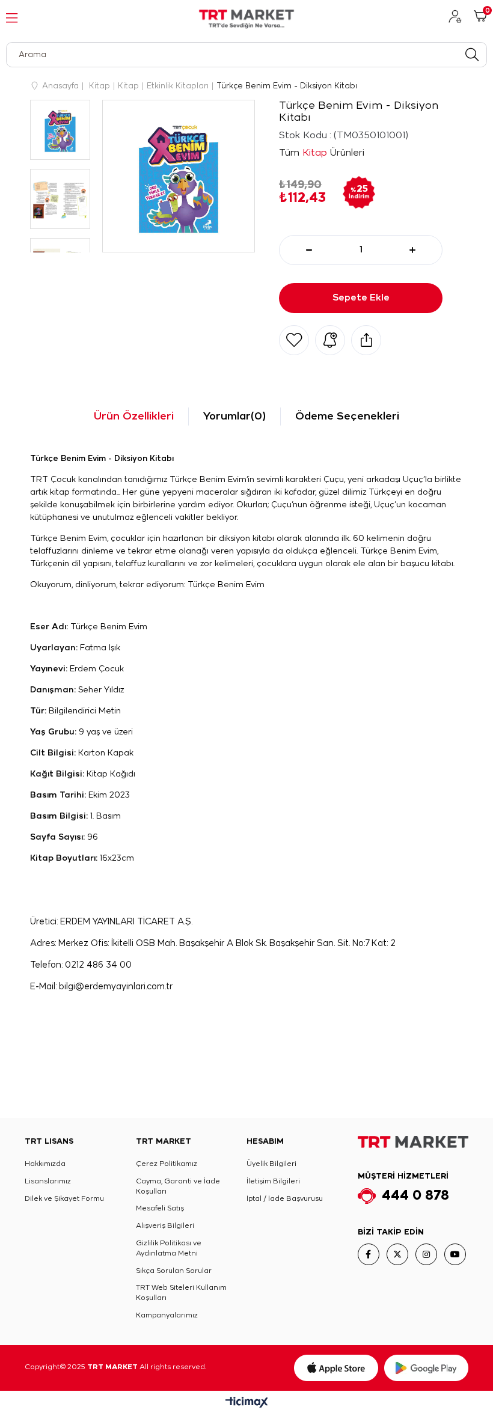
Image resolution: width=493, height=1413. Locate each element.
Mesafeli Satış (160, 1208)
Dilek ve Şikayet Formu (64, 1199)
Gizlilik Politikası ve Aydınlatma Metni (168, 1248)
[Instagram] (426, 1254)
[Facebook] (368, 1254)
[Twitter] (397, 1254)
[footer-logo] (413, 1142)
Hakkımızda (45, 1164)
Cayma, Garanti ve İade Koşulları (178, 1186)
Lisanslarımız (48, 1181)
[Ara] (471, 55)
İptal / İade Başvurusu (284, 1199)
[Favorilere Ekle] (294, 340)
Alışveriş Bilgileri (165, 1226)
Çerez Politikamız (166, 1164)
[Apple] (336, 1368)
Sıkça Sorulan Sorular (174, 1271)
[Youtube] (455, 1254)
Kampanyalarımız (167, 1315)
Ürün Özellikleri (134, 416)
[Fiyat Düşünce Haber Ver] (330, 340)
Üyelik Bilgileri (271, 1164)
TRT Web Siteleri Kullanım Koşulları (181, 1293)
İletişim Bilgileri (273, 1181)
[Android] (426, 1368)
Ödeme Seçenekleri (347, 416)
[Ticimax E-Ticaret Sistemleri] (246, 1403)
